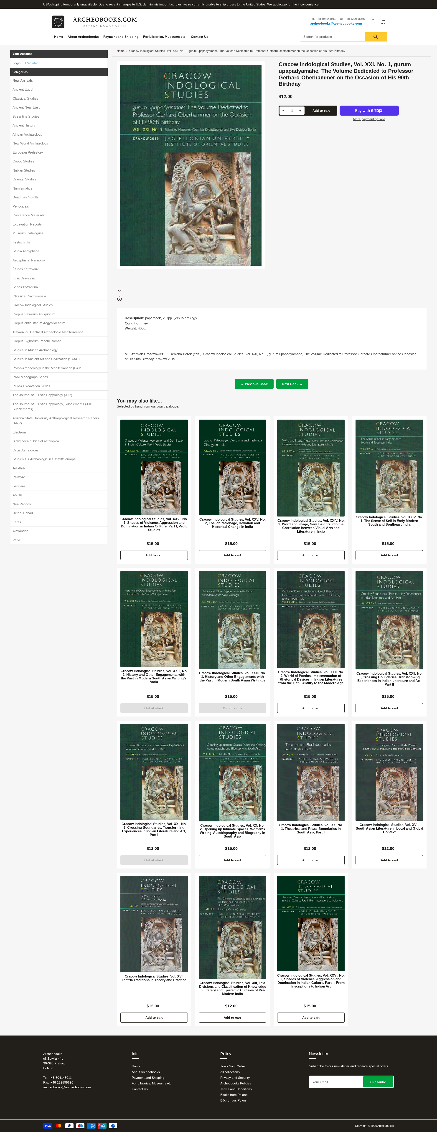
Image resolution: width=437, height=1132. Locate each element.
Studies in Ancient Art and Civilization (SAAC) (46, 359)
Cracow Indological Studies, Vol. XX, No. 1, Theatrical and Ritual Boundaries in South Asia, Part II (311, 828)
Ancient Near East (26, 107)
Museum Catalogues (28, 233)
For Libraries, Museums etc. (164, 36)
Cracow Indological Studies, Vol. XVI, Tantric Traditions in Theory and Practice (154, 978)
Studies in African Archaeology (35, 350)
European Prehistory (28, 152)
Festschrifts (21, 242)
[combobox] (344, 37)
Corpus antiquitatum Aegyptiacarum (39, 323)
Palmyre (19, 477)
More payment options (369, 119)
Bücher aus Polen (233, 1100)
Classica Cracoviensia (29, 296)
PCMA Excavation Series (31, 386)
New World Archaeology (30, 143)
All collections (230, 1072)
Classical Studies (25, 98)
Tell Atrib (19, 468)
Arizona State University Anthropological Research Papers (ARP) (56, 420)
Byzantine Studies (26, 116)
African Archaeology (27, 134)
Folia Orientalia (24, 278)
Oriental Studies (24, 179)
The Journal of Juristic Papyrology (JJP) (42, 395)
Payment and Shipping (121, 36)
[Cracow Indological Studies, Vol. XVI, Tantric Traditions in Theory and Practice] (154, 924)
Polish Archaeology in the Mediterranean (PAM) (48, 368)
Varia (16, 540)
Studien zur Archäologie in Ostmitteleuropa (44, 459)
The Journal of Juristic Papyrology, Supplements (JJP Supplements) (52, 406)
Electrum (19, 432)
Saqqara (19, 486)
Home (58, 36)
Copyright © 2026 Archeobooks (374, 1125)
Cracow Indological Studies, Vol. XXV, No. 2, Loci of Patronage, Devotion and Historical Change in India (232, 523)
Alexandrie (20, 531)
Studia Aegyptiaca (26, 251)
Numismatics (22, 188)
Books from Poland (234, 1095)
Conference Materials (28, 215)
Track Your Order (232, 1066)
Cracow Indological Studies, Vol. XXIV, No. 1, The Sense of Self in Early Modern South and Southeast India (389, 520)
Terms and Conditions (236, 1089)
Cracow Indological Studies (33, 305)
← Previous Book (254, 384)
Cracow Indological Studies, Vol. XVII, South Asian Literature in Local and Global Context (389, 828)
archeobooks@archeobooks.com (336, 23)
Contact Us (199, 36)
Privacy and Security (235, 1077)
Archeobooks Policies (235, 1083)
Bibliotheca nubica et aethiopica (36, 441)
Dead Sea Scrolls (25, 197)
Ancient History (24, 125)
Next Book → (292, 384)
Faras (17, 522)
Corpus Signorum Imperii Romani (37, 341)
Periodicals (21, 206)
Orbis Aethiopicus (26, 450)
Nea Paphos (22, 504)
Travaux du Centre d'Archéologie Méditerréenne (48, 332)
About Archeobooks (83, 36)
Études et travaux (26, 269)
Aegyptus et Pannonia (29, 260)
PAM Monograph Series (30, 377)
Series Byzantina (25, 287)
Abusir (17, 495)
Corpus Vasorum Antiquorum (34, 314)
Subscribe (378, 1082)
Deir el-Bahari (23, 513)
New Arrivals (23, 80)
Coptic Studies (23, 161)
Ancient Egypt (23, 89)
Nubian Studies (24, 170)
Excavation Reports (27, 224)
